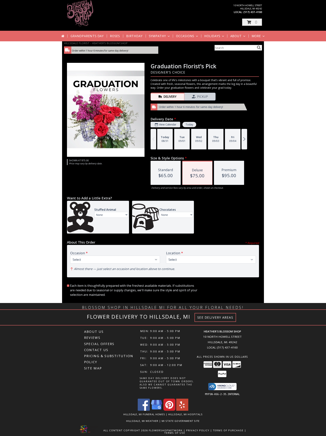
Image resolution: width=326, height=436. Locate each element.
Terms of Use (174, 432)
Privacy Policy (197, 430)
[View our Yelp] (182, 409)
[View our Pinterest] (169, 409)
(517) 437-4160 (252, 12)
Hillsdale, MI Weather (142, 421)
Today (189, 124)
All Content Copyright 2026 (125, 430)
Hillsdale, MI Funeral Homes (144, 414)
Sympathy (157, 36)
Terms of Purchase (228, 430)
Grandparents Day (87, 36)
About (236, 36)
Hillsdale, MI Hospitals (185, 414)
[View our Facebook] (144, 409)
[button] (252, 22)
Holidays (212, 36)
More (256, 36)
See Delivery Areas (215, 317)
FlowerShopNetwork (166, 430)
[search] (259, 47)
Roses (115, 36)
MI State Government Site (181, 421)
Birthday (134, 36)
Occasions (185, 36)
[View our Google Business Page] (157, 409)
